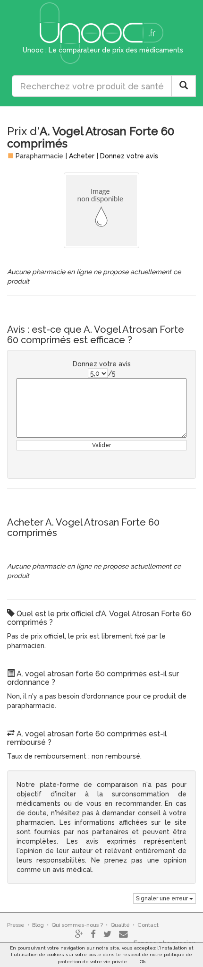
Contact (148, 925)
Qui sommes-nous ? (77, 925)
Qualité (120, 925)
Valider (101, 445)
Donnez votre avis (129, 156)
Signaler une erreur (162, 898)
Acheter (81, 156)
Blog (38, 925)
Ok (143, 961)
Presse (16, 925)
